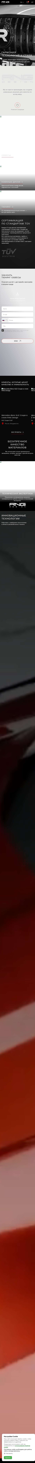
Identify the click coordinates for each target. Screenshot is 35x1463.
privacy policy (20, 331)
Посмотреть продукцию (17, 109)
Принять (8, 1457)
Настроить (9, 1453)
